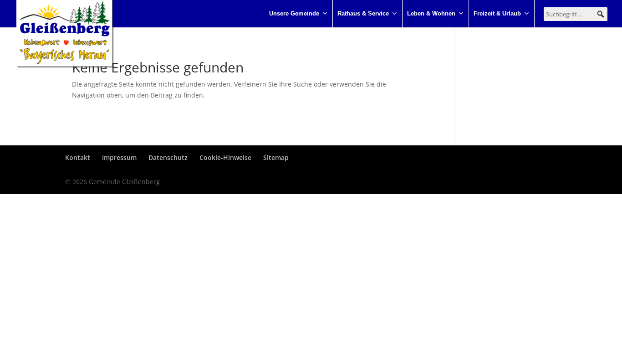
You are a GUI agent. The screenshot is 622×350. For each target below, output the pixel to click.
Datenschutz (168, 157)
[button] (600, 14)
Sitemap (276, 157)
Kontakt (77, 157)
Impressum (119, 157)
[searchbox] (575, 14)
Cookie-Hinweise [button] (225, 157)
